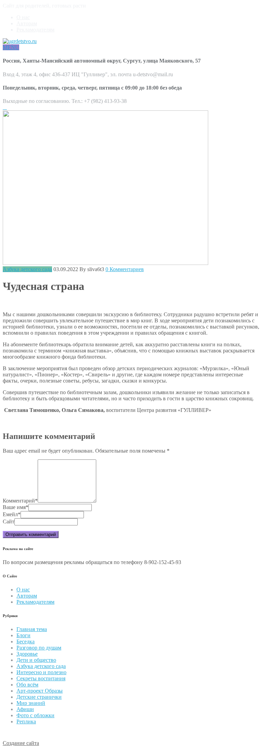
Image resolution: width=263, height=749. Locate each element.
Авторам (26, 23)
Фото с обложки (35, 715)
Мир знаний (30, 703)
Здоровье (27, 654)
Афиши (25, 709)
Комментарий (20, 501)
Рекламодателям (35, 29)
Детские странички (39, 697)
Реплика (26, 721)
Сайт (8, 521)
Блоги (23, 635)
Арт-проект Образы (39, 691)
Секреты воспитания (40, 678)
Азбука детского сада (27, 269)
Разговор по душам (38, 648)
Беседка (25, 641)
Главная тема (31, 629)
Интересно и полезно (41, 672)
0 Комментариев (124, 269)
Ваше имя (15, 507)
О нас (23, 17)
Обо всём (27, 684)
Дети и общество (36, 660)
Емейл (12, 514)
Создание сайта (21, 743)
